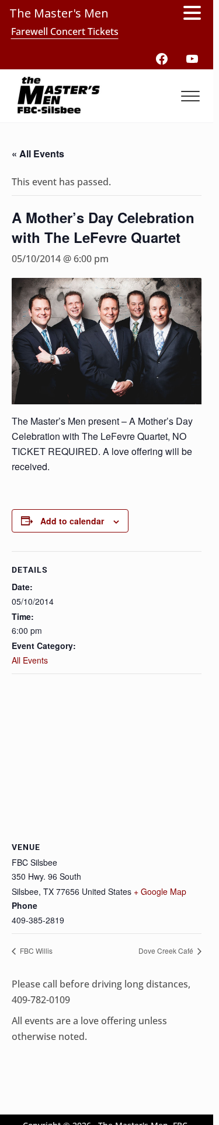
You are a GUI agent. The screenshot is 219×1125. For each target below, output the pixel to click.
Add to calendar (72, 521)
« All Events (38, 153)
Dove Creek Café (166, 950)
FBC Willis (35, 950)
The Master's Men (59, 13)
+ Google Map (160, 891)
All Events (30, 660)
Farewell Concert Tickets (65, 31)
